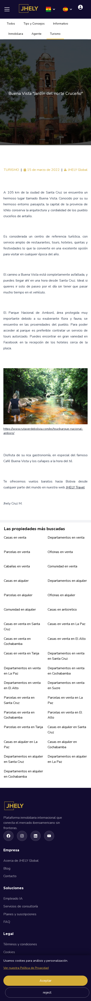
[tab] (10, 24)
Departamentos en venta (66, 537)
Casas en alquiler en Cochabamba (62, 744)
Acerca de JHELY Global (21, 860)
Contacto (10, 876)
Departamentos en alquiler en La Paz (67, 759)
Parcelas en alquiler (18, 595)
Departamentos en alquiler (67, 580)
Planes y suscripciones (19, 914)
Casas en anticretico (62, 609)
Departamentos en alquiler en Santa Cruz (23, 759)
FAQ (6, 921)
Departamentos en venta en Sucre (66, 685)
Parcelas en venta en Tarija (23, 727)
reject (47, 992)
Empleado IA (13, 898)
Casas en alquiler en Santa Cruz (67, 730)
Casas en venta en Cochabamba (17, 641)
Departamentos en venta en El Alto (22, 685)
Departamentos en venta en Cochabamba (66, 671)
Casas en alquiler (16, 580)
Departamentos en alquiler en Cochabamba (23, 774)
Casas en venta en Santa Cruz (22, 627)
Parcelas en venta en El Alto (65, 715)
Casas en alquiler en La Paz (20, 744)
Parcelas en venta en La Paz (65, 700)
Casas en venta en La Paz (66, 624)
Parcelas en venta (17, 552)
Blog (6, 868)
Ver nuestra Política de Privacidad (26, 968)
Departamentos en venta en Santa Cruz (66, 656)
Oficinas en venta (60, 552)
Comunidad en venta (62, 566)
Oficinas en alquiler (61, 595)
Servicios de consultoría (20, 906)
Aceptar (45, 980)
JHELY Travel (75, 487)
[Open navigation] (8, 9)
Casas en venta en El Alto (67, 638)
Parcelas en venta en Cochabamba (19, 715)
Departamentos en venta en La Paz (22, 671)
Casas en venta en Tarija (21, 653)
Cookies (9, 952)
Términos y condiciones (20, 944)
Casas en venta (15, 537)
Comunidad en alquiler (20, 609)
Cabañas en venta (17, 566)
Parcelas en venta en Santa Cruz (19, 700)
